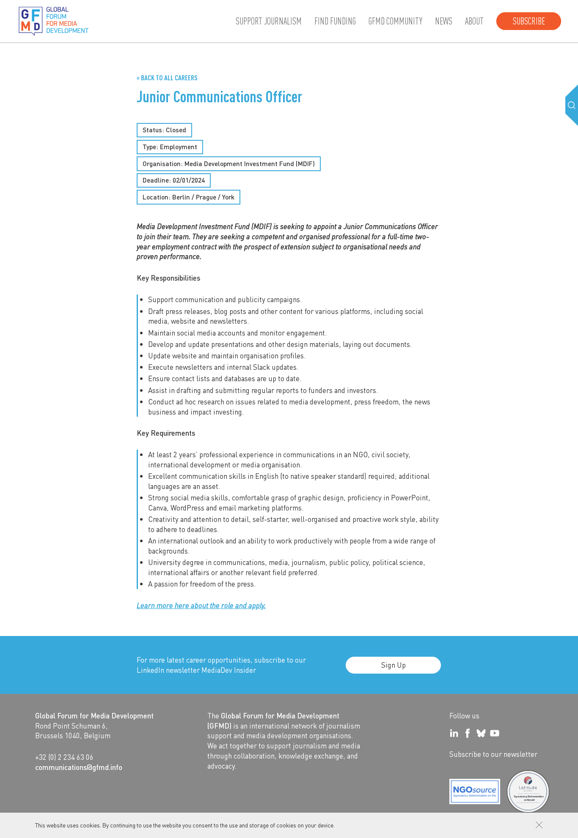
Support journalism (269, 21)
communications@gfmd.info (78, 767)
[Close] (539, 825)
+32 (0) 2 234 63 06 (64, 757)
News (443, 21)
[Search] (571, 105)
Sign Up (393, 664)
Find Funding (335, 21)
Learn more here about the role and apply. (201, 605)
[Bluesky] (481, 733)
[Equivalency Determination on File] (474, 791)
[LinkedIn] (454, 733)
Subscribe (529, 21)
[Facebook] (467, 733)
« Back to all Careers (167, 78)
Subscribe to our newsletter (493, 754)
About (474, 21)
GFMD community (395, 21)
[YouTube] (494, 733)
